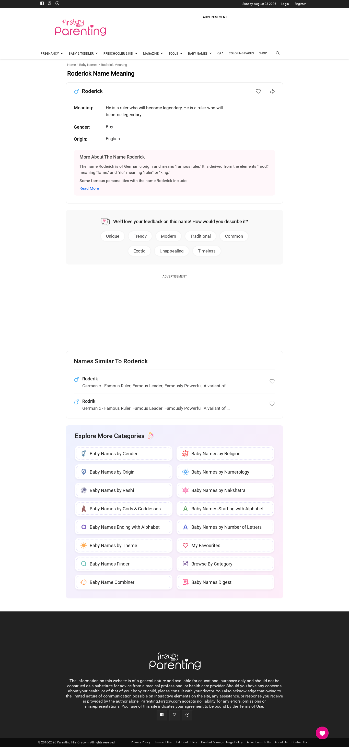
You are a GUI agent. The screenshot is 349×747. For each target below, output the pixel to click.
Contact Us (299, 742)
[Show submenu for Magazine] (162, 53)
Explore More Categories (110, 436)
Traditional (200, 236)
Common (234, 236)
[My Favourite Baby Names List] (322, 733)
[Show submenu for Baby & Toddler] (96, 53)
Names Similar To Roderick (111, 361)
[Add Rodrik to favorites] (272, 404)
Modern (168, 236)
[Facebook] (42, 4)
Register (300, 4)
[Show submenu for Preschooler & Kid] (136, 53)
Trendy (140, 236)
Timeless (207, 251)
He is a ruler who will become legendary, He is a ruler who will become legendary (164, 111)
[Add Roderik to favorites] (272, 381)
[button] (278, 53)
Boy (109, 126)
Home (71, 65)
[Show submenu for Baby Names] (210, 53)
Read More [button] (89, 188)
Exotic (139, 251)
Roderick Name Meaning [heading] (100, 73)
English (113, 138)
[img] (215, 31)
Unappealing (172, 251)
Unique (112, 236)
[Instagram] (49, 4)
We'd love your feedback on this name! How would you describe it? (180, 221)
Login (285, 4)
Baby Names (88, 65)
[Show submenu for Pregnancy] (62, 53)
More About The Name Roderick (112, 157)
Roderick (92, 91)
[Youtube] (57, 4)
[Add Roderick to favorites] (258, 91)
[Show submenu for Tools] (181, 53)
